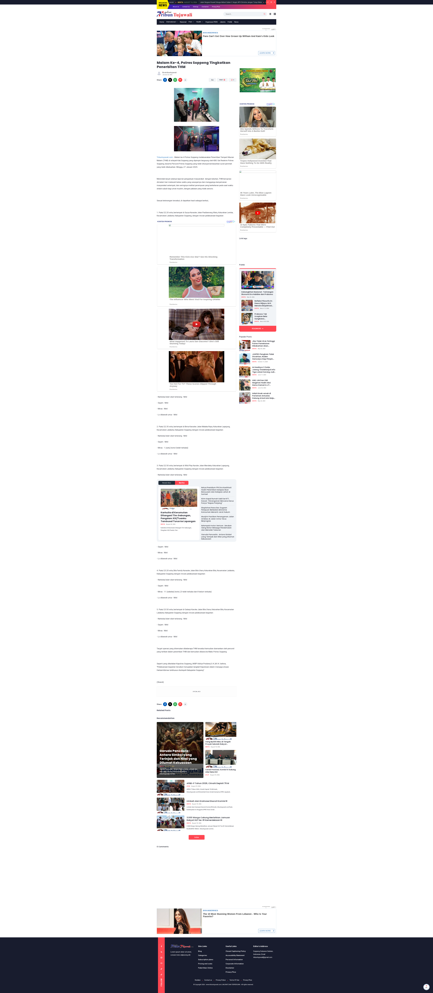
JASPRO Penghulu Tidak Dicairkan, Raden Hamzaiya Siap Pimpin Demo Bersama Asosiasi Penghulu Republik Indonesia (263, 356)
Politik (230, 22)
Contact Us (186, 7)
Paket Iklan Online (205, 968)
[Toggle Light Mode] (270, 14)
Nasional (183, 22)
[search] (265, 14)
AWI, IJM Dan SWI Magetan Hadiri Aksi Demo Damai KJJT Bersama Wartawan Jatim (261, 382)
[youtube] (161, 963)
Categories (202, 955)
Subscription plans (205, 960)
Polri (190, 22)
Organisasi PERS (211, 22)
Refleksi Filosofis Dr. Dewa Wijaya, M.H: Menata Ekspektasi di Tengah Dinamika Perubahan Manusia (264, 303)
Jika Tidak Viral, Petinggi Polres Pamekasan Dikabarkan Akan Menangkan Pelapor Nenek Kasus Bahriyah (263, 343)
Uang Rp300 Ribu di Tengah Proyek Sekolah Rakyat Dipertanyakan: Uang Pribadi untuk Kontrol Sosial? (218, 743)
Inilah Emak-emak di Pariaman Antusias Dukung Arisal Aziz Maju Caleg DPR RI (263, 395)
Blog (200, 951)
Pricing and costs (205, 964)
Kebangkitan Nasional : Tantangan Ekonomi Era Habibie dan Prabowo (257, 293)
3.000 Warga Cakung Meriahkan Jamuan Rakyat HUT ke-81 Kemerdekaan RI (208, 818)
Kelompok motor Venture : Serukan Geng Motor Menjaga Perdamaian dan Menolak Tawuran (216, 527)
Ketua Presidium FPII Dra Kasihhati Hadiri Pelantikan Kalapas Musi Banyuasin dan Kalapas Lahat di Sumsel (216, 490)
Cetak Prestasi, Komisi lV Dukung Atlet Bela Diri (220, 771)
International (171, 22)
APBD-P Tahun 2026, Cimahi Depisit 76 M (208, 783)
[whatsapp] (175, 80)
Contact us (208, 980)
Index (196, 837)
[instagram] (161, 957)
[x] (170, 80)
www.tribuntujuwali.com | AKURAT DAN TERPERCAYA (223, 984)
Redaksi (197, 980)
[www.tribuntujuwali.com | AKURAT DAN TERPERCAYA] (174, 14)
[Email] (180, 80)
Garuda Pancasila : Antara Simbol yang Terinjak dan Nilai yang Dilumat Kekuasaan (217, 536)
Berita (207, 2)
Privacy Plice (216, 7)
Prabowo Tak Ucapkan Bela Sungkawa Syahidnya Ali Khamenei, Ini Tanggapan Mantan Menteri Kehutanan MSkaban (264, 316)
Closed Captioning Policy (236, 951)
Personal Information (234, 960)
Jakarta (222, 22)
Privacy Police (221, 980)
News (236, 22)
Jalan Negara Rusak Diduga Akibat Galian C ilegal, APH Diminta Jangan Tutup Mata (169, 2)
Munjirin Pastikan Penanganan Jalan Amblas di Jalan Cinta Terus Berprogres (217, 518)
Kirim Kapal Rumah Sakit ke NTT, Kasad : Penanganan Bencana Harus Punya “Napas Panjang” (217, 501)
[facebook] (165, 80)
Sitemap (195, 7)
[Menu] (274, 14)
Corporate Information (235, 964)
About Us (176, 7)
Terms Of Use (234, 980)
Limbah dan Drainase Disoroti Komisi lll (207, 801)
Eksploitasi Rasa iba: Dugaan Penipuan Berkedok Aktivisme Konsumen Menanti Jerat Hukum (215, 510)
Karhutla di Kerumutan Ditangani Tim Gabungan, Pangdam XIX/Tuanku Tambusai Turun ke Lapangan (178, 517)
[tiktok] (161, 969)
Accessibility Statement (235, 955)
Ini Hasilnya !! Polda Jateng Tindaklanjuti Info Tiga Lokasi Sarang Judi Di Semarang (263, 369)
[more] (185, 80)
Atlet (207, 775)
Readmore (256, 328)
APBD (188, 786)
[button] (221, 88)
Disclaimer (205, 7)
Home (162, 22)
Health (198, 22)
